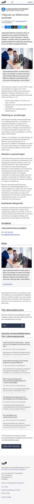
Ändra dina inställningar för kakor (10, 490)
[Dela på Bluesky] (19, 27)
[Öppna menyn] (13, 2)
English (9, 497)
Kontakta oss (20, 483)
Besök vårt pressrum (11, 446)
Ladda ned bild (8, 284)
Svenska (3, 497)
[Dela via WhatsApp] (22, 27)
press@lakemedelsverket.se (10, 234)
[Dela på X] (12, 27)
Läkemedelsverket (21, 21)
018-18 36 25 (8, 232)
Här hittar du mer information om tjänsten (13, 469)
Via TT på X (4, 487)
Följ (4, 325)
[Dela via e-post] (25, 27)
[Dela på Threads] (16, 27)
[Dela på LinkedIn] (9, 27)
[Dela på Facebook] (6, 27)
